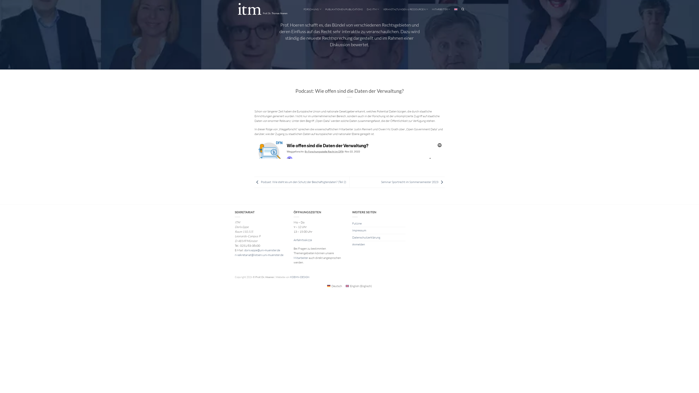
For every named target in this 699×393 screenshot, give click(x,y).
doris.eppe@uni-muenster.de (262, 250)
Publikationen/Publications (344, 9)
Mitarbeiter (440, 9)
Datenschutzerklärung (366, 237)
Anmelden (358, 244)
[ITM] (262, 9)
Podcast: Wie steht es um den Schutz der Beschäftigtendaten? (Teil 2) (303, 182)
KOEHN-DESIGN (299, 277)
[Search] (462, 9)
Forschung (311, 9)
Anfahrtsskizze (303, 240)
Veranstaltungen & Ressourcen (404, 9)
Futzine (357, 223)
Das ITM (372, 9)
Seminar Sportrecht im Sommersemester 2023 (410, 182)
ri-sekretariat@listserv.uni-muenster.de (259, 255)
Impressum (359, 230)
